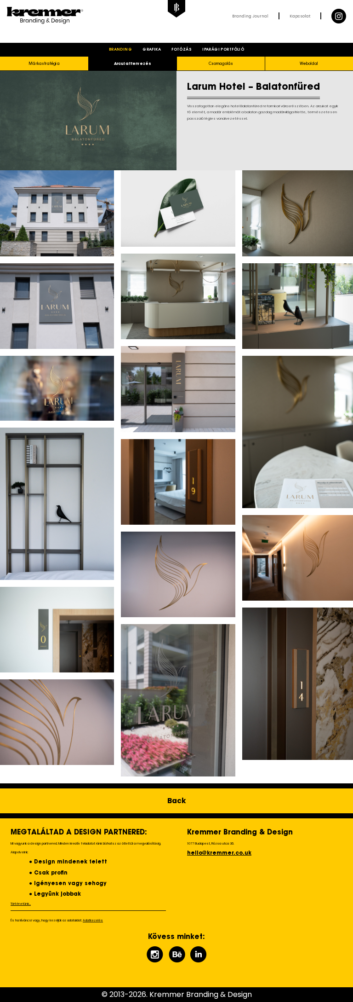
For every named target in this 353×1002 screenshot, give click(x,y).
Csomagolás (221, 64)
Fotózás (181, 50)
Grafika (151, 50)
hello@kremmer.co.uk (219, 853)
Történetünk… (21, 904)
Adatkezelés (93, 920)
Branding (120, 50)
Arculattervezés (133, 64)
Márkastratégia (43, 64)
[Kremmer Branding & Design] (91, 16)
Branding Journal (250, 16)
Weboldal (309, 64)
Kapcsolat (300, 16)
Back (176, 800)
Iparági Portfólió (223, 50)
